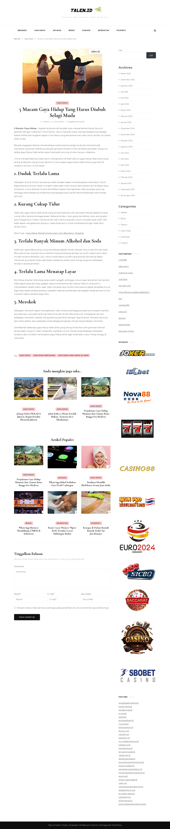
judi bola (123, 279)
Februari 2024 (127, 177)
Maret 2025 (125, 110)
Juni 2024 (125, 153)
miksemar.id (124, 755)
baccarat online (126, 331)
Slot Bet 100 (125, 286)
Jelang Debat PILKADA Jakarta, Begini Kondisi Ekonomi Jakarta (29, 416)
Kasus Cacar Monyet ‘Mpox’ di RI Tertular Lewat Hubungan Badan (62, 530)
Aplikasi (57, 30)
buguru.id (124, 731)
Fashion (86, 30)
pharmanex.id (125, 800)
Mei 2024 (125, 159)
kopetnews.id (125, 706)
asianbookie (124, 325)
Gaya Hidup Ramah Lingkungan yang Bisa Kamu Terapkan (55, 233)
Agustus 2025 (126, 86)
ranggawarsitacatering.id (131, 787)
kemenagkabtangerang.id (132, 773)
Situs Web (86, 594)
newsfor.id (124, 734)
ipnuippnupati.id (127, 752)
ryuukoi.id (124, 724)
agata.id (122, 717)
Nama (17, 594)
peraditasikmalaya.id (129, 703)
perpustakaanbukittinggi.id (132, 804)
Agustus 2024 (127, 147)
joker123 (123, 312)
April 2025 (125, 104)
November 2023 (128, 195)
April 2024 (125, 165)
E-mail (51, 594)
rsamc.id (123, 783)
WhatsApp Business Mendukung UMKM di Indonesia (28, 530)
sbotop (122, 318)
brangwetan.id (126, 727)
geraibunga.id (125, 710)
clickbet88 (124, 305)
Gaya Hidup (39, 30)
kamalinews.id (125, 748)
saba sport (124, 266)
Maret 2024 (126, 171)
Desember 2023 (128, 189)
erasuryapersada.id (128, 780)
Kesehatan (103, 30)
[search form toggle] (155, 31)
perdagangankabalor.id (130, 769)
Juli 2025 (124, 92)
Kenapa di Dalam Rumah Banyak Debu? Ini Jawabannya (96, 530)
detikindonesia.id (127, 759)
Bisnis (72, 30)
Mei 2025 (124, 98)
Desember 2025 (128, 80)
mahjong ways (126, 273)
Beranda (22, 30)
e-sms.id (122, 713)
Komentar (19, 566)
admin (46, 122)
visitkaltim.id (125, 797)
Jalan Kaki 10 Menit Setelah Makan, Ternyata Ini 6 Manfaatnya (62, 416)
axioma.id (123, 776)
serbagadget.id (126, 720)
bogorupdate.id (126, 766)
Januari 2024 (126, 183)
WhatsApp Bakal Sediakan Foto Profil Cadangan (62, 484)
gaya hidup (25, 355)
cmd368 (123, 260)
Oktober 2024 (127, 141)
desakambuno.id (127, 790)
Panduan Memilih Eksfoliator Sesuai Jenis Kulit (95, 484)
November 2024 (128, 134)
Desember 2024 (128, 128)
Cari (120, 50)
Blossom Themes (90, 825)
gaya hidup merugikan (44, 355)
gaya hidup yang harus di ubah (73, 355)
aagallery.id (124, 738)
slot (120, 299)
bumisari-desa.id (127, 794)
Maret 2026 (126, 73)
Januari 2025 (126, 122)
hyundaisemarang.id (129, 741)
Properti (121, 30)
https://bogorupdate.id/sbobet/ (134, 292)
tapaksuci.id (124, 745)
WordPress (117, 825)
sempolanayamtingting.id (131, 762)
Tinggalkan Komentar (76, 122)
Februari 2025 (126, 116)
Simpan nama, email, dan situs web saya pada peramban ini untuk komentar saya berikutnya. (63, 608)
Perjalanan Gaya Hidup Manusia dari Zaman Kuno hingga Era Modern (95, 413)
